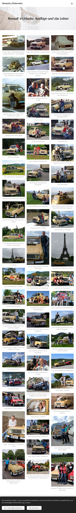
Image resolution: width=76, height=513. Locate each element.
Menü (72, 3)
